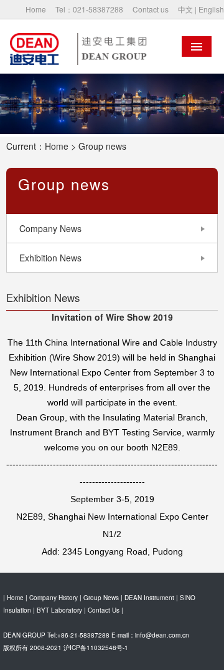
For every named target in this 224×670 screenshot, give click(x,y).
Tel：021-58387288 (89, 9)
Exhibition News (50, 257)
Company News (50, 228)
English (211, 9)
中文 (185, 9)
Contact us (151, 9)
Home (36, 9)
